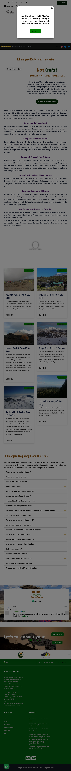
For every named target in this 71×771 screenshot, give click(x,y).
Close (51, 8)
